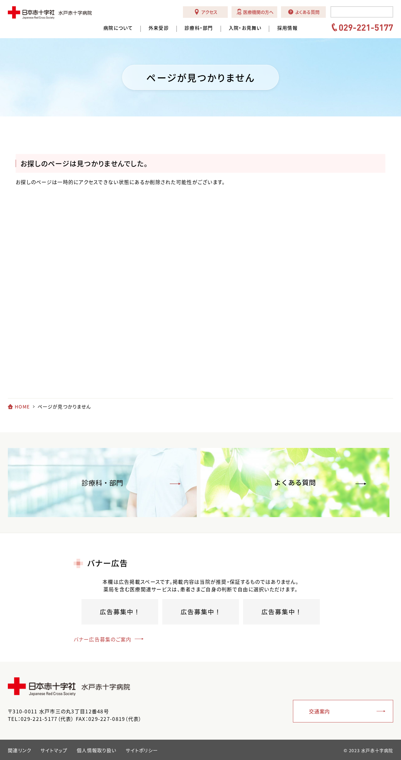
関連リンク (19, 750)
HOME (22, 406)
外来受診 (158, 28)
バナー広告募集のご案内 (103, 639)
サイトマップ (53, 750)
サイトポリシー (142, 750)
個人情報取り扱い (96, 750)
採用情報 (287, 28)
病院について (118, 28)
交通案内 (319, 711)
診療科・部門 (199, 28)
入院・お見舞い (245, 28)
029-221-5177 (366, 27)
